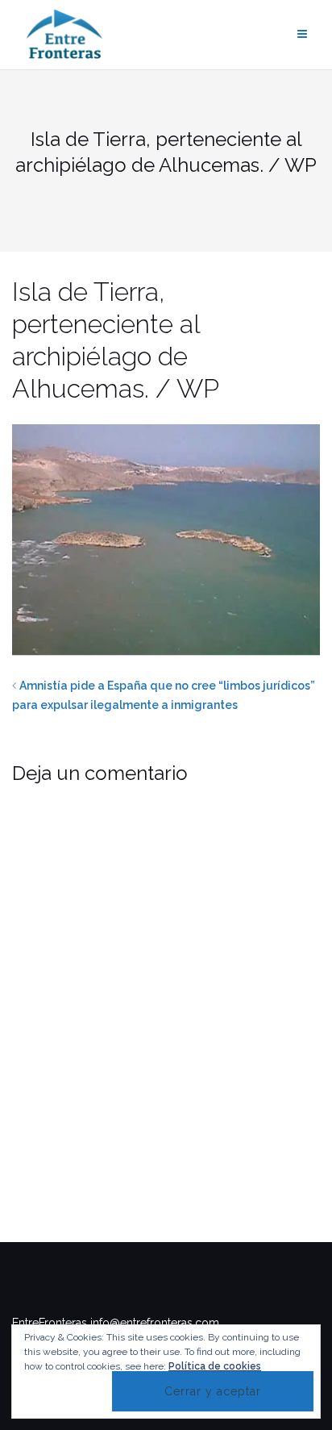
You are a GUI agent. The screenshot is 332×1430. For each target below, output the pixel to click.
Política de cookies (214, 1366)
